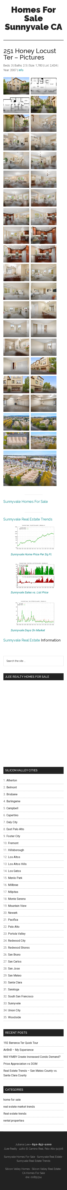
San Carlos (14, 961)
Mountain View (17, 906)
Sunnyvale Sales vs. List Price (29, 592)
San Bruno (14, 954)
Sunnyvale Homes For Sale (25, 501)
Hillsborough (16, 850)
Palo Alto (13, 926)
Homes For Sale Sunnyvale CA (33, 18)
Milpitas (13, 892)
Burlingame (13, 801)
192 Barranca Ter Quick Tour (20, 1043)
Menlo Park (15, 878)
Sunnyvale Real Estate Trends (27, 519)
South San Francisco (20, 996)
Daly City (12, 822)
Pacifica (13, 919)
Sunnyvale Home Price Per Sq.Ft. (31, 554)
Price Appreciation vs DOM (20, 1063)
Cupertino (12, 815)
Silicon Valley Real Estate (46, 1168)
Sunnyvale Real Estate (21, 640)
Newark (13, 912)
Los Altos (14, 857)
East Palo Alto (15, 829)
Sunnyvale (14, 1003)
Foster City (13, 836)
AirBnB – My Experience (18, 1050)
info (21, 70)
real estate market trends (19, 1106)
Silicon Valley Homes (17, 1168)
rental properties (13, 1120)
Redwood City (17, 940)
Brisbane (12, 794)
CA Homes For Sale (33, 1173)
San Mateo (14, 975)
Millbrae (13, 885)
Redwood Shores (19, 947)
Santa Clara (15, 982)
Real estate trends (14, 1113)
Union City (14, 1010)
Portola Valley (17, 933)
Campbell (12, 808)
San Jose (14, 968)
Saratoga (13, 989)
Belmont (11, 787)
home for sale (12, 1099)
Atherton (11, 780)
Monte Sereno (17, 899)
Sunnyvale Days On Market (28, 630)
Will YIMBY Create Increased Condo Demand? (32, 1056)
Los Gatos (14, 871)
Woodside (14, 1017)
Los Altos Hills (17, 864)
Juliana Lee (22, 1144)
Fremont (13, 843)
